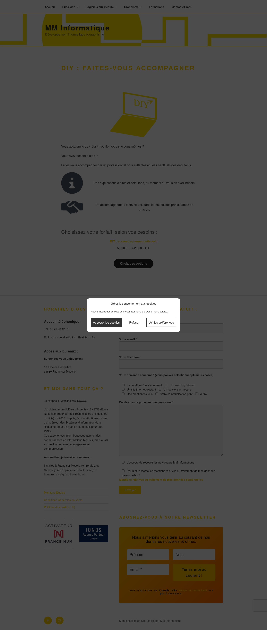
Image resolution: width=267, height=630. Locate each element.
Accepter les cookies (106, 322)
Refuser (134, 322)
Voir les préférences (161, 322)
